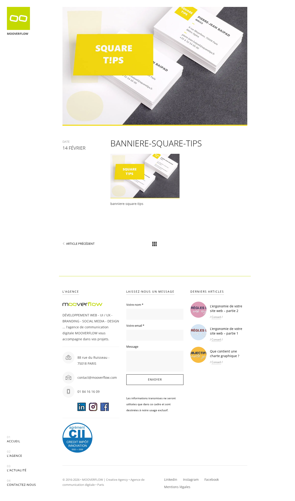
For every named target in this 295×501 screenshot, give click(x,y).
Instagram (191, 479)
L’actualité (17, 468)
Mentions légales (177, 487)
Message (132, 346)
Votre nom (134, 305)
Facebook (211, 479)
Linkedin (170, 479)
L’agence (14, 453)
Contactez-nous (21, 482)
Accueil (13, 439)
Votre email (135, 325)
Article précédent (80, 244)
